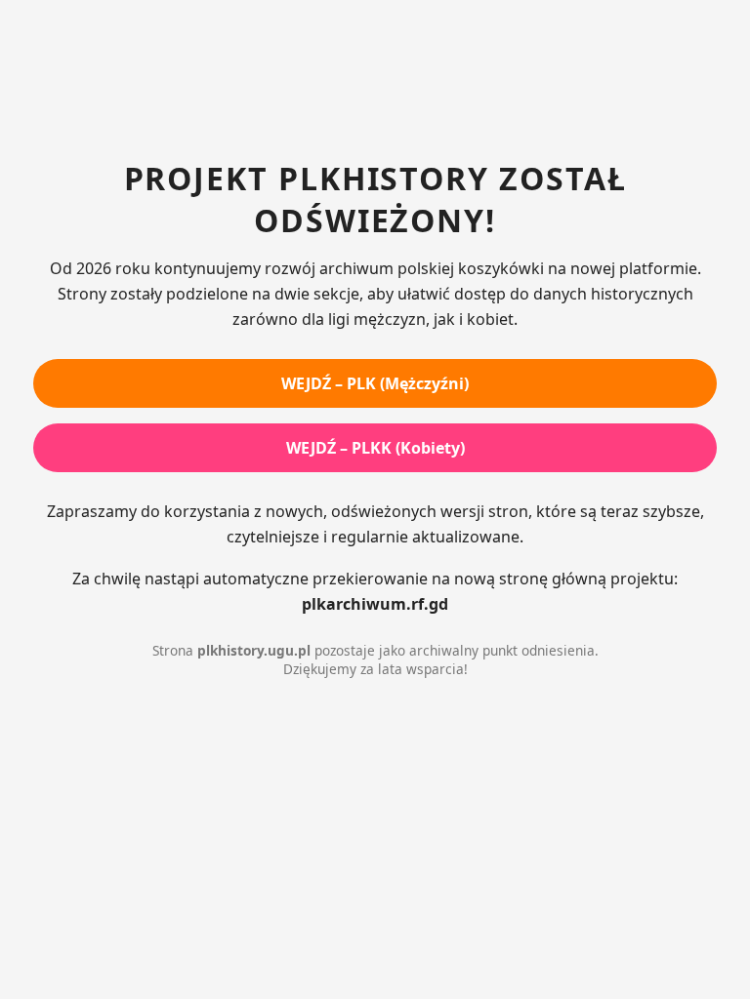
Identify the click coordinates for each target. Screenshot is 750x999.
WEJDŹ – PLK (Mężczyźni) (375, 383)
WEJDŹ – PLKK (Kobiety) (375, 448)
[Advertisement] (375, 83)
